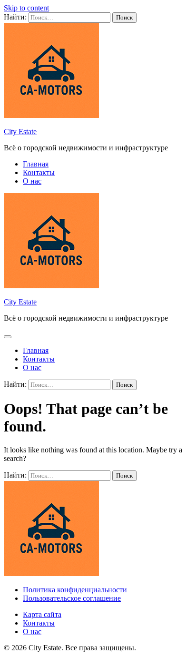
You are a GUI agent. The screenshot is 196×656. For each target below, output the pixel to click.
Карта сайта (42, 614)
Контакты (39, 172)
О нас (32, 181)
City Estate (20, 131)
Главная (36, 164)
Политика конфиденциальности (75, 590)
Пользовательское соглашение (72, 598)
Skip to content (26, 8)
